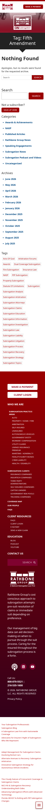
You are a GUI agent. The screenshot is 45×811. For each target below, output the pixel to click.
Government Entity (21, 437)
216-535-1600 (15, 685)
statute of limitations (13, 286)
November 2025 (14, 220)
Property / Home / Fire (23, 421)
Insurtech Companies (21, 477)
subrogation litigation (13, 341)
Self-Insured (18, 427)
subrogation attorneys (14, 302)
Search (37, 77)
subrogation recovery (13, 352)
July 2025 (10, 243)
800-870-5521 (15, 681)
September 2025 (14, 231)
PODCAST (14, 544)
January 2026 (12, 208)
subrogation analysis (13, 291)
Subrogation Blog (9, 728)
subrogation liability (13, 335)
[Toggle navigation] (39, 805)
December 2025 (13, 214)
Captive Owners (18, 490)
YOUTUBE (14, 547)
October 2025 (12, 225)
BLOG (13, 540)
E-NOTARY (14, 527)
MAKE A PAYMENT (33, 6)
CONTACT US (15, 553)
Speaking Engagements (18, 145)
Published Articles (15, 134)
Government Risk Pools (22, 493)
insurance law (30, 269)
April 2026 (10, 190)
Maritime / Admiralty (22, 453)
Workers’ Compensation (24, 440)
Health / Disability (21, 463)
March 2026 (11, 196)
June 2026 (10, 178)
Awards (6, 264)
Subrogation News (15, 151)
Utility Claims (19, 444)
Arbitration (18, 424)
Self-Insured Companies (22, 487)
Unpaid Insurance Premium (21, 448)
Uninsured (17, 431)
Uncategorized (13, 163)
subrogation (34, 286)
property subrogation (13, 280)
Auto (14, 417)
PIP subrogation (20, 275)
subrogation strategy (13, 357)
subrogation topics (12, 363)
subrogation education (14, 313)
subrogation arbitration (14, 297)
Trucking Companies (20, 497)
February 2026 (13, 202)
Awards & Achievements (18, 122)
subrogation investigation (15, 324)
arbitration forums (27, 258)
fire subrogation (11, 269)
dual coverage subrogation (27, 264)
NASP (8, 128)
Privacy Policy (15, 698)
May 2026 (10, 184)
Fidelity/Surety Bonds (23, 457)
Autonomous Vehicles (23, 434)
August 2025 (12, 237)
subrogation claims (12, 308)
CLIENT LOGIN (22, 395)
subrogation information (15, 319)
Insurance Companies (21, 474)
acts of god (8, 258)
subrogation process (13, 346)
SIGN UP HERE (10, 110)
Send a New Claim (19, 530)
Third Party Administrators (18, 482)
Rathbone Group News (18, 139)
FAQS (12, 520)
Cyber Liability (19, 460)
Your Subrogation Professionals (15, 724)
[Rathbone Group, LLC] (7, 6)
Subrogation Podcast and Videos (23, 157)
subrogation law (11, 330)
